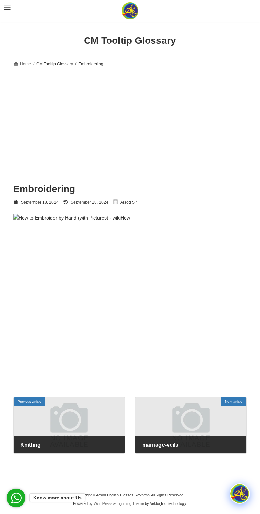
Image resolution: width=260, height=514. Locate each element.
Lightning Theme (130, 503)
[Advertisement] (130, 119)
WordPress (103, 503)
